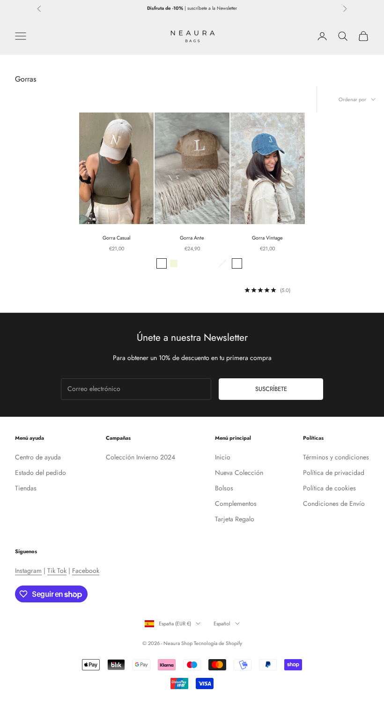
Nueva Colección (239, 472)
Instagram (28, 570)
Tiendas (26, 488)
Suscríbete (271, 388)
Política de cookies (329, 488)
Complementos (236, 503)
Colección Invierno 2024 (140, 457)
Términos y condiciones (336, 457)
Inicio (222, 457)
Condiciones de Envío (334, 503)
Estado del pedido (40, 472)
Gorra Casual (116, 237)
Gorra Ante (192, 237)
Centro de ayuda (38, 457)
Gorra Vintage (267, 237)
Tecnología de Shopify (218, 643)
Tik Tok (56, 570)
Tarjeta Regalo (234, 519)
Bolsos (224, 488)
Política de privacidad (333, 472)
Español (222, 623)
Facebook (85, 570)
